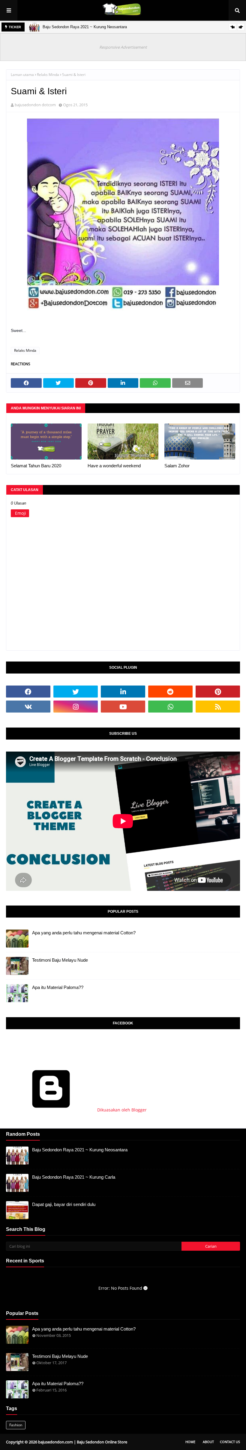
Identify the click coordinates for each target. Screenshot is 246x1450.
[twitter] (75, 692)
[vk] (28, 707)
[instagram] (75, 707)
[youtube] (123, 707)
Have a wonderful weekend (114, 465)
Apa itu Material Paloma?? (57, 987)
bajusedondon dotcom (35, 104)
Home (190, 1441)
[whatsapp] (170, 707)
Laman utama (22, 74)
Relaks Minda (48, 74)
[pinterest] (218, 692)
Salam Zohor (177, 465)
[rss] (218, 707)
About (208, 1441)
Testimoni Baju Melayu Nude (60, 960)
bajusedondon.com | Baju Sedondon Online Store (82, 1442)
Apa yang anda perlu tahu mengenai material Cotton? (84, 932)
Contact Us (230, 1441)
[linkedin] (123, 692)
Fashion (15, 1424)
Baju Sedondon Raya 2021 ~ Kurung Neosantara (85, 27)
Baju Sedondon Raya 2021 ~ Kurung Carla (73, 1177)
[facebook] (28, 692)
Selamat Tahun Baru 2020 (36, 465)
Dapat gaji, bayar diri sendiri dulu (63, 1204)
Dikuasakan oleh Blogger (121, 1110)
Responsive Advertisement (123, 47)
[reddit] (170, 692)
